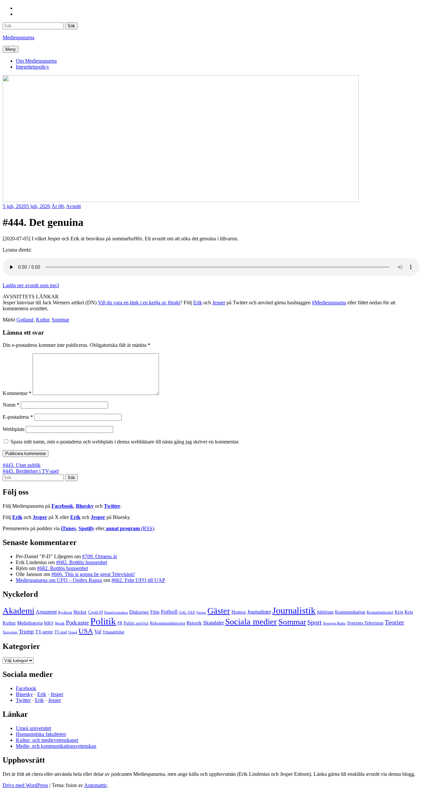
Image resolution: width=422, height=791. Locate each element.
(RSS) (130, 528)
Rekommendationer (167, 623)
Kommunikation (350, 612)
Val (97, 631)
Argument (46, 612)
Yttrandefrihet (113, 632)
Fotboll (169, 612)
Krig (399, 612)
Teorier (394, 622)
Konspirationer (380, 612)
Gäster (218, 611)
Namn (11, 405)
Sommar (60, 319)
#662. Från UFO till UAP (138, 580)
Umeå (72, 632)
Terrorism (10, 632)
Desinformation (116, 612)
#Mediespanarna (329, 302)
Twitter (112, 506)
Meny (10, 49)
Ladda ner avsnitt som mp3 (31, 285)
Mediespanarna (18, 37)
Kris (409, 612)
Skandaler (213, 622)
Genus (201, 612)
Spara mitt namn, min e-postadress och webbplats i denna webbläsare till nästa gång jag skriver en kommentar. (125, 441)
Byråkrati (65, 612)
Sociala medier (251, 621)
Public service (136, 623)
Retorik (194, 622)
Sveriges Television (365, 623)
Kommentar (17, 393)
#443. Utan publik (22, 465)
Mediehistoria (30, 622)
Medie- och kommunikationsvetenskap (56, 746)
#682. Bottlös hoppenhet (81, 562)
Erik (197, 302)
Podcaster (77, 622)
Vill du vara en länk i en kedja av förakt (139, 302)
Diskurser (139, 612)
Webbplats (13, 429)
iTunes (68, 528)
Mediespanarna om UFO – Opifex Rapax (59, 580)
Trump (26, 631)
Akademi (18, 611)
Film (155, 612)
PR (119, 623)
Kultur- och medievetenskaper (47, 740)
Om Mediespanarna (36, 61)
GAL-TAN (187, 612)
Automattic (95, 785)
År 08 (57, 206)
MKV (49, 623)
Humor (238, 612)
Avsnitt (73, 206)
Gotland (24, 319)
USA (85, 631)
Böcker (80, 612)
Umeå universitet (33, 728)
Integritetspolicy (32, 67)
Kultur (42, 319)
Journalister (259, 612)
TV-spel (60, 632)
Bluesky (85, 506)
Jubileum (325, 612)
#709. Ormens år (99, 556)
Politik (103, 621)
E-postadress (18, 417)
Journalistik (294, 610)
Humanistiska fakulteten (41, 734)
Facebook (62, 506)
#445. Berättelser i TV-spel (31, 471)
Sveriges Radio (334, 623)
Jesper (218, 302)
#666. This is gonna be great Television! (93, 574)
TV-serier (44, 631)
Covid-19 (95, 612)
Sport (314, 622)
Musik (60, 623)
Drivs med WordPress (25, 785)
